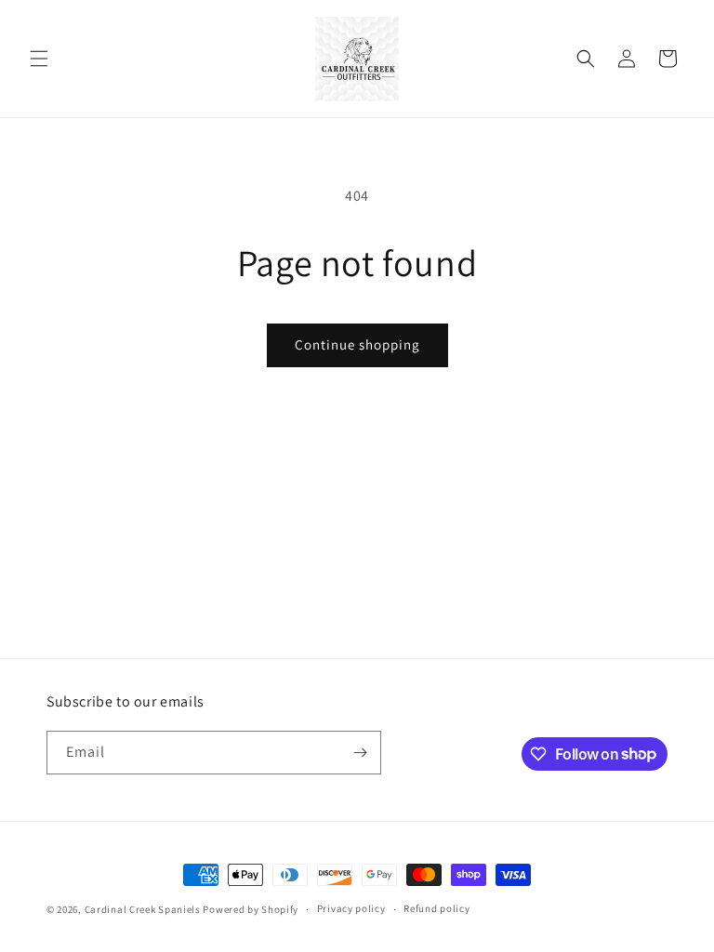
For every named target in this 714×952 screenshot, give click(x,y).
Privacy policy (351, 908)
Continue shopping (357, 344)
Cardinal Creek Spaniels (143, 909)
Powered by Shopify (250, 909)
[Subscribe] (359, 752)
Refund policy (436, 908)
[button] (39, 58)
